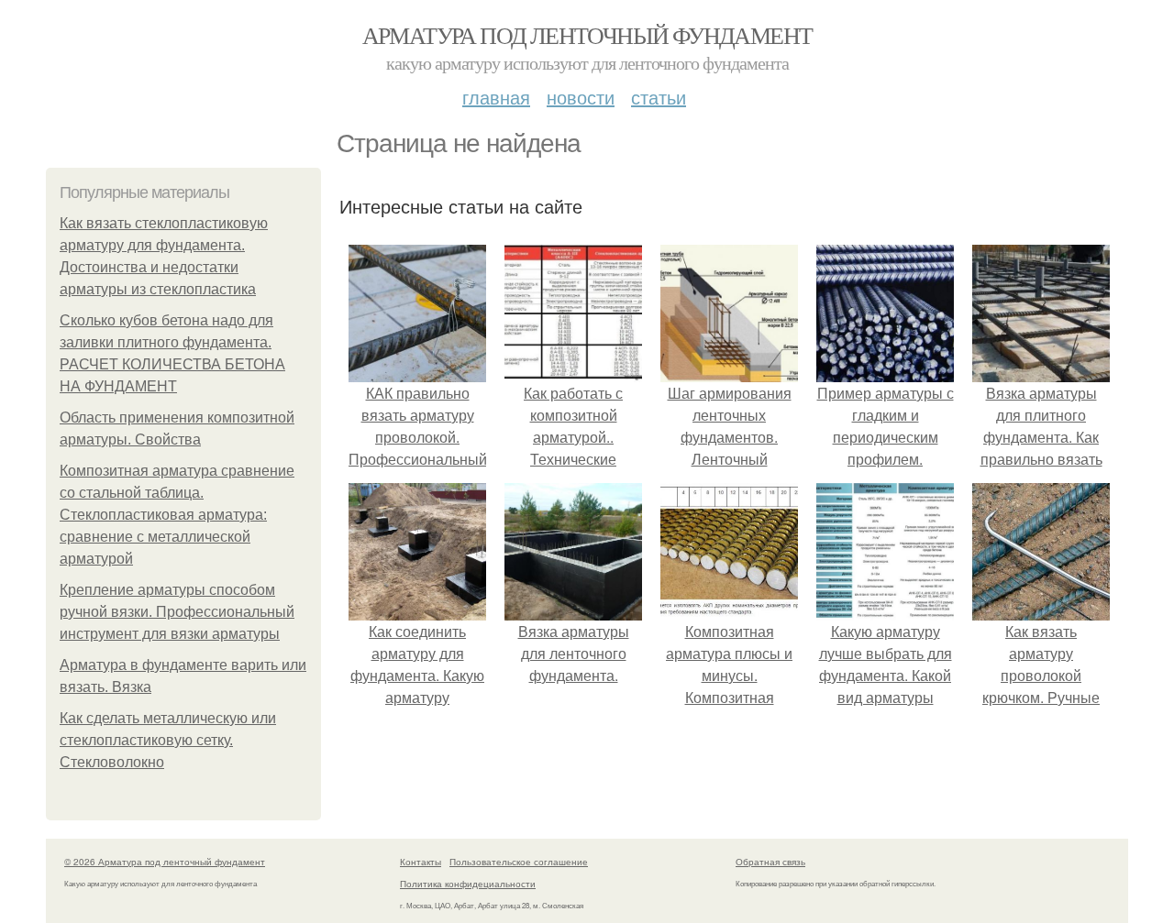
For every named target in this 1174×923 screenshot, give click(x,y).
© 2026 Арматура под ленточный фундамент (164, 861)
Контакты (420, 861)
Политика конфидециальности (468, 883)
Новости (581, 96)
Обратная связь (770, 861)
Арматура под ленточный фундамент (587, 34)
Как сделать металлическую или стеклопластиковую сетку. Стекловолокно (168, 740)
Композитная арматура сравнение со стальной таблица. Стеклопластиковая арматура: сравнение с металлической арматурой (177, 514)
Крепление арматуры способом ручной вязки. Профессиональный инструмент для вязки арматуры (177, 612)
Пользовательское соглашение (518, 861)
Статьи (658, 96)
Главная (496, 96)
